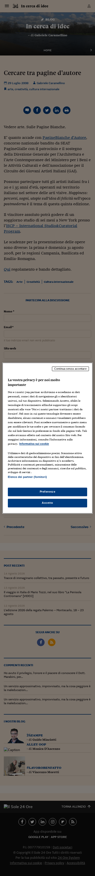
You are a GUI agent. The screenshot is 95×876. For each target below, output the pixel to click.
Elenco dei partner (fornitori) (27, 476)
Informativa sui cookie (34, 443)
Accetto (47, 502)
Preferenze (47, 491)
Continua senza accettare (70, 368)
